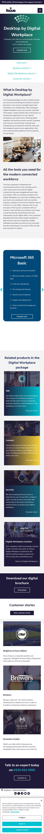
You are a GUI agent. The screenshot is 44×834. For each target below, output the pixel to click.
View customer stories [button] (22, 613)
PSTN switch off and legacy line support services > (22, 2)
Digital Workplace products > (22, 73)
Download (22, 590)
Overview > (22, 62)
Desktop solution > (22, 68)
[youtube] (25, 794)
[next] (42, 290)
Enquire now (22, 50)
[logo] (11, 9)
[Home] (2, 790)
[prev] (1, 290)
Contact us (22, 778)
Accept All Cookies (22, 830)
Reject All (22, 824)
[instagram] (28, 794)
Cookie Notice (14, 812)
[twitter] (18, 794)
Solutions (7, 790)
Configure (22, 817)
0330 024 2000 (24, 770)
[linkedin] (15, 794)
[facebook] (22, 794)
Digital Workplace (19, 790)
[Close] (41, 800)
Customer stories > (22, 78)
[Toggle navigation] (40, 10)
